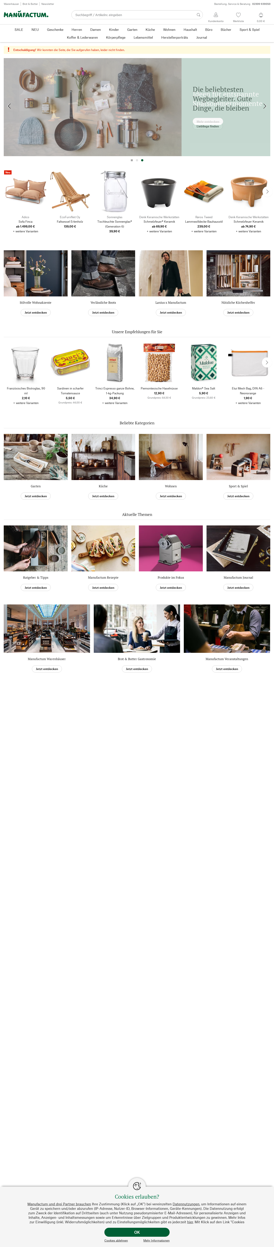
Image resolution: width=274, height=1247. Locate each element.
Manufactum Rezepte (103, 577)
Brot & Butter (30, 3)
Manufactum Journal (238, 577)
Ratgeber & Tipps (35, 577)
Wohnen (171, 486)
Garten (36, 486)
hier (190, 1222)
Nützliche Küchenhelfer (238, 302)
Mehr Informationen (156, 1240)
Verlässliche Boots (103, 302)
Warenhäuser (11, 3)
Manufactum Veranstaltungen (227, 659)
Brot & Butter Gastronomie (137, 659)
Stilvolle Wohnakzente (35, 302)
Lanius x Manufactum (170, 302)
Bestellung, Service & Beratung (242, 3)
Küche (103, 486)
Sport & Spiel (238, 486)
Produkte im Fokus (171, 577)
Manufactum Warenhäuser (47, 659)
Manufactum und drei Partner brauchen (59, 1204)
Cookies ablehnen (116, 1240)
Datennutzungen (186, 1204)
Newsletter (47, 3)
